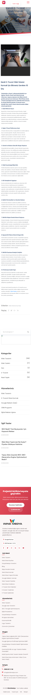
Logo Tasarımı (6, 623)
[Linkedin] (15, 548)
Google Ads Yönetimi (8, 606)
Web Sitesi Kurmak (7, 572)
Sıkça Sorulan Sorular (8, 569)
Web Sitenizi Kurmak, (15, 306)
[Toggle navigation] (28, 2)
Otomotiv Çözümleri (8, 626)
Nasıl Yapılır (15, 377)
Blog (3, 566)
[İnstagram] (11, 548)
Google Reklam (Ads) (9, 403)
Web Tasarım (15, 26)
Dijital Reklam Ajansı (8, 412)
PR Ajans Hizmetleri (8, 617)
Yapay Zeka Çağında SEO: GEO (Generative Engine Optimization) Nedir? (14, 457)
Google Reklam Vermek (9, 578)
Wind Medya (13, 291)
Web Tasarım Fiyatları (8, 581)
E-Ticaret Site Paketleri (9, 587)
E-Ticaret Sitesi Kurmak (9, 398)
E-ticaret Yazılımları (8, 590)
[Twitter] (7, 548)
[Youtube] (23, 548)
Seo (15, 368)
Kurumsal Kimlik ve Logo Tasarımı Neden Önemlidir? (14, 650)
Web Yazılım (15, 363)
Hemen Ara (16, 509)
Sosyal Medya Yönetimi (9, 563)
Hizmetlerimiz (18, 23)
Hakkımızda (6, 692)
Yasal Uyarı (15, 692)
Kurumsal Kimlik (6, 620)
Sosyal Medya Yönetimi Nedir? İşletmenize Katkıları (15, 645)
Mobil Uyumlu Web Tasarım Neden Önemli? (15, 654)
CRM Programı (6, 408)
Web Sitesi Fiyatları (7, 560)
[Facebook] (3, 548)
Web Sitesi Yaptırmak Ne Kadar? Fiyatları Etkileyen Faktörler (14, 443)
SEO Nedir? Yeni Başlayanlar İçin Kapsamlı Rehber (14, 430)
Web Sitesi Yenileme (8, 584)
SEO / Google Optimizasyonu (11, 609)
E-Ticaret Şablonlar (8, 593)
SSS (21, 692)
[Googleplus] (19, 548)
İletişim (26, 692)
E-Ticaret (15, 372)
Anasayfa (10, 23)
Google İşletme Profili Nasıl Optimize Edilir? (15, 641)
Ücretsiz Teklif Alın (15, 505)
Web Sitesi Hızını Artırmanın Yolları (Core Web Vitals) (14, 658)
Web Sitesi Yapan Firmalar (10, 575)
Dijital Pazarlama (7, 611)
